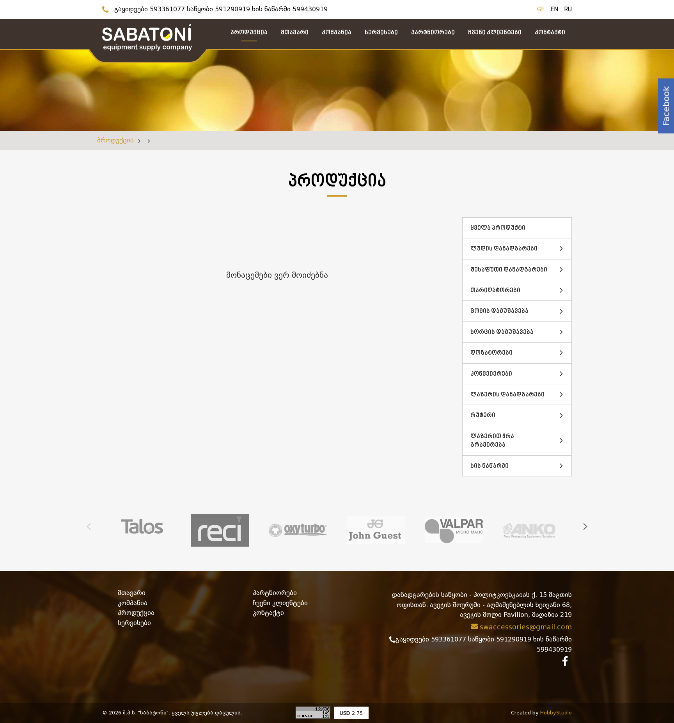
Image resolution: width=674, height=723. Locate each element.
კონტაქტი (268, 612)
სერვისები (134, 623)
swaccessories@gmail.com (526, 627)
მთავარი (131, 593)
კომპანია (132, 603)
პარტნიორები (275, 593)
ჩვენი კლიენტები (280, 603)
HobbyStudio (556, 713)
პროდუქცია (115, 140)
